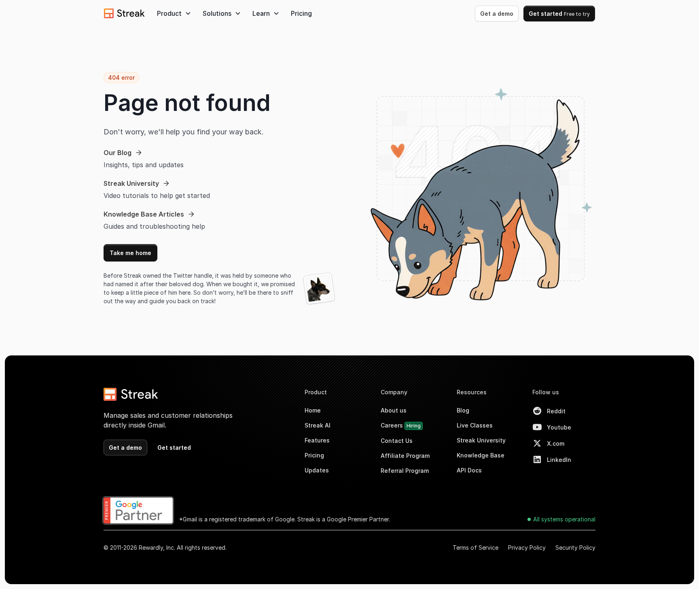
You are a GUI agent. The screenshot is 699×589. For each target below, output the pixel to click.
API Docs (469, 470)
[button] (174, 13)
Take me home (130, 252)
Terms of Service (475, 547)
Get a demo (496, 13)
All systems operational (564, 519)
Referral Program (405, 470)
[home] (124, 13)
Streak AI (317, 425)
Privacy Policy (527, 547)
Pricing (301, 13)
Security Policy (575, 547)
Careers (401, 425)
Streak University (481, 440)
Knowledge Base (480, 455)
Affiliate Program (405, 455)
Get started (559, 13)
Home (313, 410)
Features (317, 440)
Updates (317, 470)
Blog (463, 410)
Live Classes (475, 425)
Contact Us (397, 440)
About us (394, 410)
